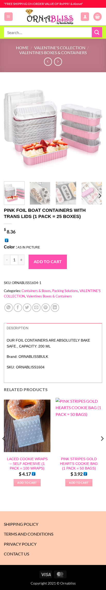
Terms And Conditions (28, 533)
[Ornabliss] (51, 17)
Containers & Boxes (36, 291)
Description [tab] (17, 328)
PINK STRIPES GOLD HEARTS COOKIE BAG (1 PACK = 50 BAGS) (79, 463)
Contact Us (16, 553)
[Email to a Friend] (36, 307)
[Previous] (12, 126)
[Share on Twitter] (27, 307)
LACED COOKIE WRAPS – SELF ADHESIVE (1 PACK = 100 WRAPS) (27, 463)
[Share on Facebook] (18, 307)
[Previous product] (58, 62)
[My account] (85, 16)
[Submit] (97, 32)
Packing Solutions (65, 291)
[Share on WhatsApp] (8, 307)
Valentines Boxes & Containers (53, 52)
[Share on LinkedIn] (55, 307)
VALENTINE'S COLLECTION (59, 47)
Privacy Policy (20, 543)
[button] (8, 16)
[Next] (93, 126)
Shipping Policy (21, 524)
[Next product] (48, 62)
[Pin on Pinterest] (45, 307)
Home (22, 47)
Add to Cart (48, 261)
